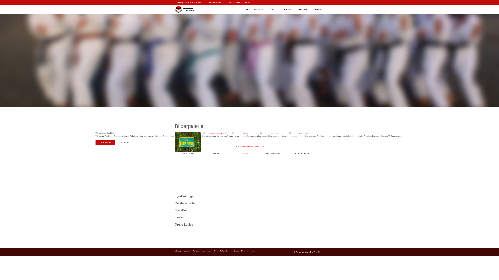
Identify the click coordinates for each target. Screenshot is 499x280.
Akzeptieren (105, 142)
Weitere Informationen (244, 147)
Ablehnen (124, 142)
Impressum (259, 147)
